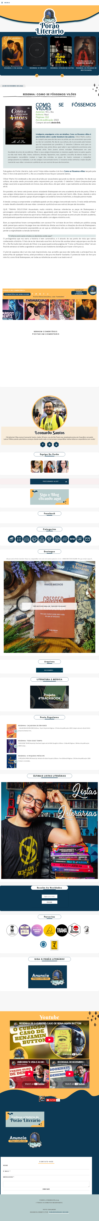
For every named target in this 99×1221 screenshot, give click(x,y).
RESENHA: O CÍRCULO (38, 68)
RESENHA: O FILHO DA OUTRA (62, 68)
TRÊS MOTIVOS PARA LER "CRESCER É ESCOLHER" (49, 606)
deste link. (56, 122)
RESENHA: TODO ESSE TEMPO (30, 740)
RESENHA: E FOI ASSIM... (14, 68)
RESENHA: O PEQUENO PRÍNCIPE (31, 756)
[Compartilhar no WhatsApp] (48, 294)
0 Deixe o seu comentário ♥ (14, 290)
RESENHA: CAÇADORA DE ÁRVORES (32, 725)
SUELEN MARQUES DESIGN (58, 1212)
